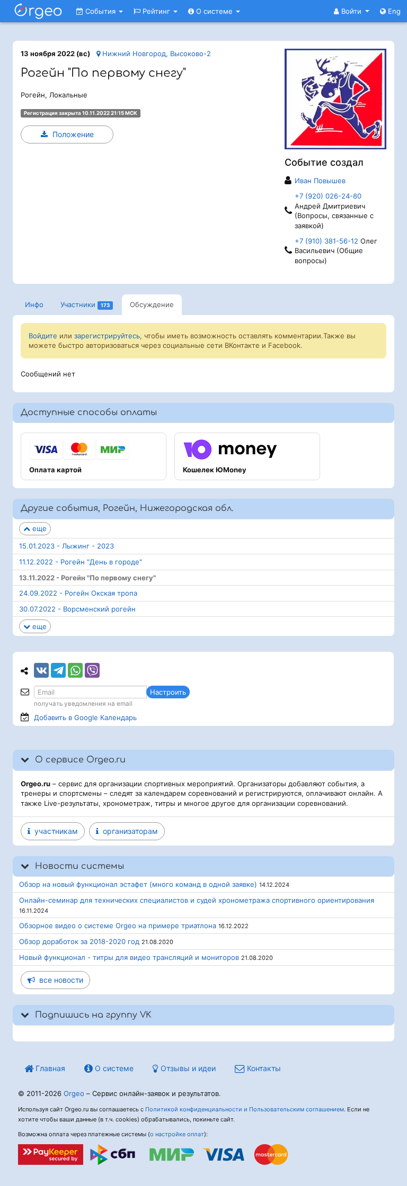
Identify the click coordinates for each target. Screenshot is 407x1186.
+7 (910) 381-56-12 (327, 241)
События (100, 11)
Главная (49, 1068)
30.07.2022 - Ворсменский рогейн (77, 609)
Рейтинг (156, 11)
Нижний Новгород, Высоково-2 (155, 53)
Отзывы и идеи (187, 1068)
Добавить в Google (85, 717)
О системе (214, 11)
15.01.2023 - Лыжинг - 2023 (66, 546)
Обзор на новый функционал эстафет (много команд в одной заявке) (138, 884)
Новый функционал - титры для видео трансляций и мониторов (129, 957)
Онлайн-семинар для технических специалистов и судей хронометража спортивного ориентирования (196, 900)
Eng (393, 11)
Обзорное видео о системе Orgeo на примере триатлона (117, 925)
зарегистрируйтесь (107, 335)
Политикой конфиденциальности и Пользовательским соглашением (244, 1109)
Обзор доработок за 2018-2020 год (79, 941)
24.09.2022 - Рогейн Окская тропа (78, 593)
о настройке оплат (177, 1134)
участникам (54, 830)
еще (38, 528)
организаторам (128, 830)
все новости (59, 979)
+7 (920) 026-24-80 (328, 196)
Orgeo (74, 1093)
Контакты (263, 1068)
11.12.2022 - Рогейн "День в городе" (80, 562)
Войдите (43, 335)
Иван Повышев (320, 180)
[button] (352, 11)
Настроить (168, 692)
